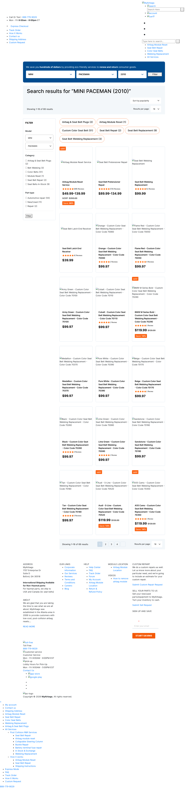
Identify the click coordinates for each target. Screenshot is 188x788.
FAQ (91, 570)
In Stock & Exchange (25, 750)
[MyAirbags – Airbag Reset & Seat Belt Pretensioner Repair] (148, 2)
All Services (152, 57)
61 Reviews (150, 189)
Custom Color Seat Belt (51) (77, 130)
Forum (92, 576)
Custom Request (17, 42)
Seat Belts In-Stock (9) (38, 184)
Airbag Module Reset (157, 44)
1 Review (113, 322)
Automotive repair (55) (38, 198)
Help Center (95, 567)
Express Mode (12, 769)
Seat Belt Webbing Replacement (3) (82, 139)
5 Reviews (77, 516)
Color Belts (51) (35, 172)
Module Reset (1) (35, 176)
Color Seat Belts (155, 51)
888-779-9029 (29, 17)
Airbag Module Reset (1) (112, 122)
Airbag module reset (25, 738)
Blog (67, 588)
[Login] (152, 13)
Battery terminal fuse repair (28, 747)
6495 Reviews (79, 189)
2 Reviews (114, 262)
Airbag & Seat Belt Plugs (17, 726)
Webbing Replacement (158, 54)
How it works (17, 757)
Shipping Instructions (25, 766)
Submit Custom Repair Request (147, 584)
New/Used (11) (34, 202)
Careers (68, 585)
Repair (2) (32, 206)
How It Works (15, 33)
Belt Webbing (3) (35, 168)
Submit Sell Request (142, 605)
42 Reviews (78, 255)
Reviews (69, 576)
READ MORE (29, 626)
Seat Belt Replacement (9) (142, 130)
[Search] (182, 9)
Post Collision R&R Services (23, 732)
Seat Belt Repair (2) (37, 180)
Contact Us (28, 670)
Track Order (15, 30)
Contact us (14, 36)
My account (10, 704)
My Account (95, 579)
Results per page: (141, 109)
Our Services (71, 573)
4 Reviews (150, 262)
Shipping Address (17, 39)
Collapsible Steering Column (29, 741)
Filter (155, 74)
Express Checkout (19, 26)
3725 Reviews (115, 189)
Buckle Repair (22, 744)
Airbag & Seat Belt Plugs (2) (38, 162)
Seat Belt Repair (155, 47)
